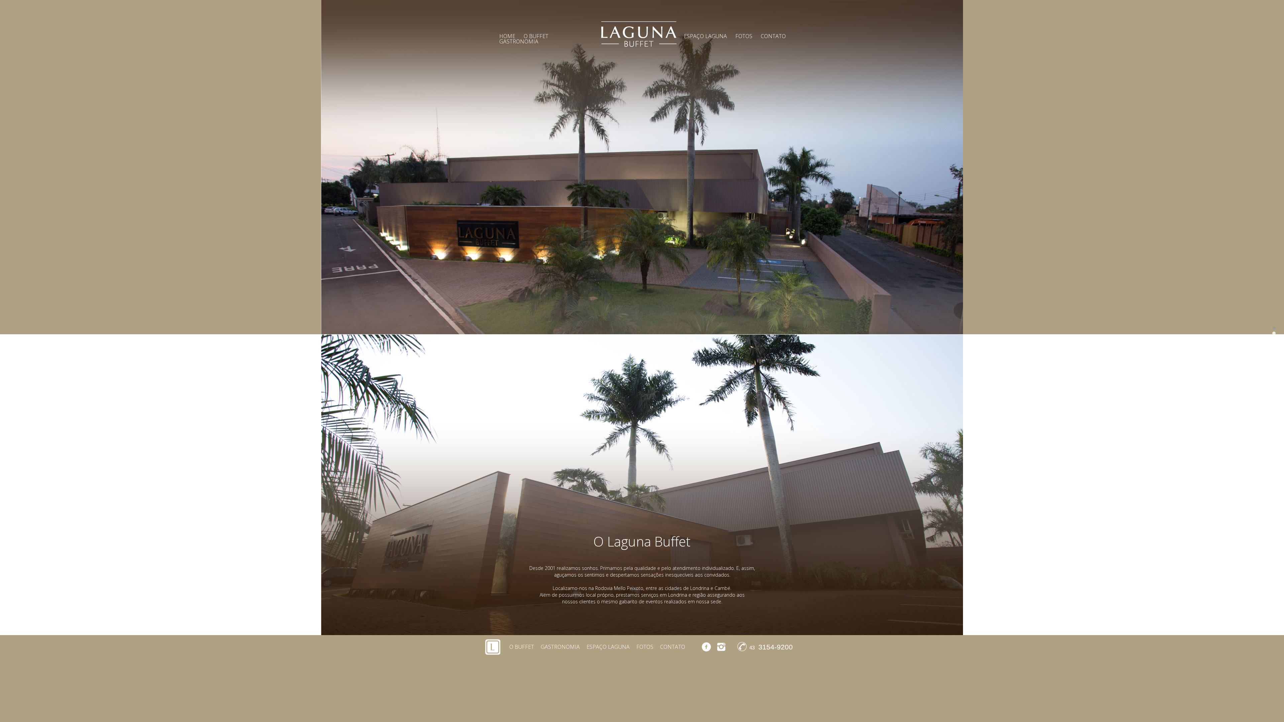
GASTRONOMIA (518, 41)
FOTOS (743, 36)
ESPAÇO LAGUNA (705, 36)
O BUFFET (521, 646)
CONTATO (773, 36)
